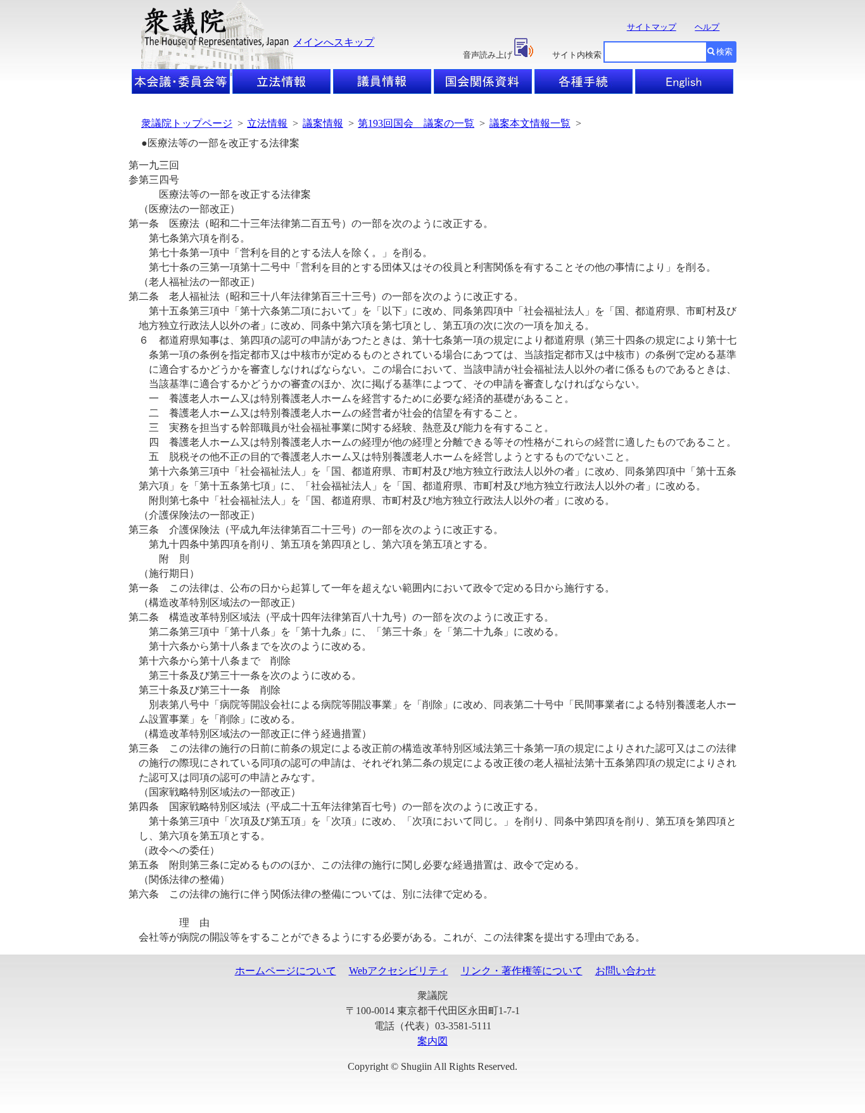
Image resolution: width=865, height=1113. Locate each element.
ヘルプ (707, 27)
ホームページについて (285, 970)
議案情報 (323, 123)
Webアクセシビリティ (398, 970)
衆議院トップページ (186, 123)
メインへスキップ (333, 42)
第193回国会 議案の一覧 (416, 123)
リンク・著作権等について (522, 970)
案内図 (432, 1041)
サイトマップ (651, 27)
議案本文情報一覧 (530, 123)
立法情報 (267, 123)
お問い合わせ (625, 970)
